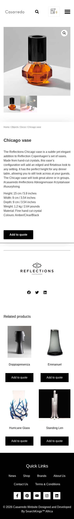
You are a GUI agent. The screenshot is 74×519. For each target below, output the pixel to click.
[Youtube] (37, 495)
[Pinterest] (27, 495)
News (12, 475)
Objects (14, 127)
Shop (26, 475)
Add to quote (18, 234)
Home (7, 127)
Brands (41, 475)
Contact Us (21, 484)
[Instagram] (46, 495)
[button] (37, 11)
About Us (59, 475)
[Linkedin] (56, 495)
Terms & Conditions (47, 484)
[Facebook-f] (17, 495)
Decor (23, 127)
